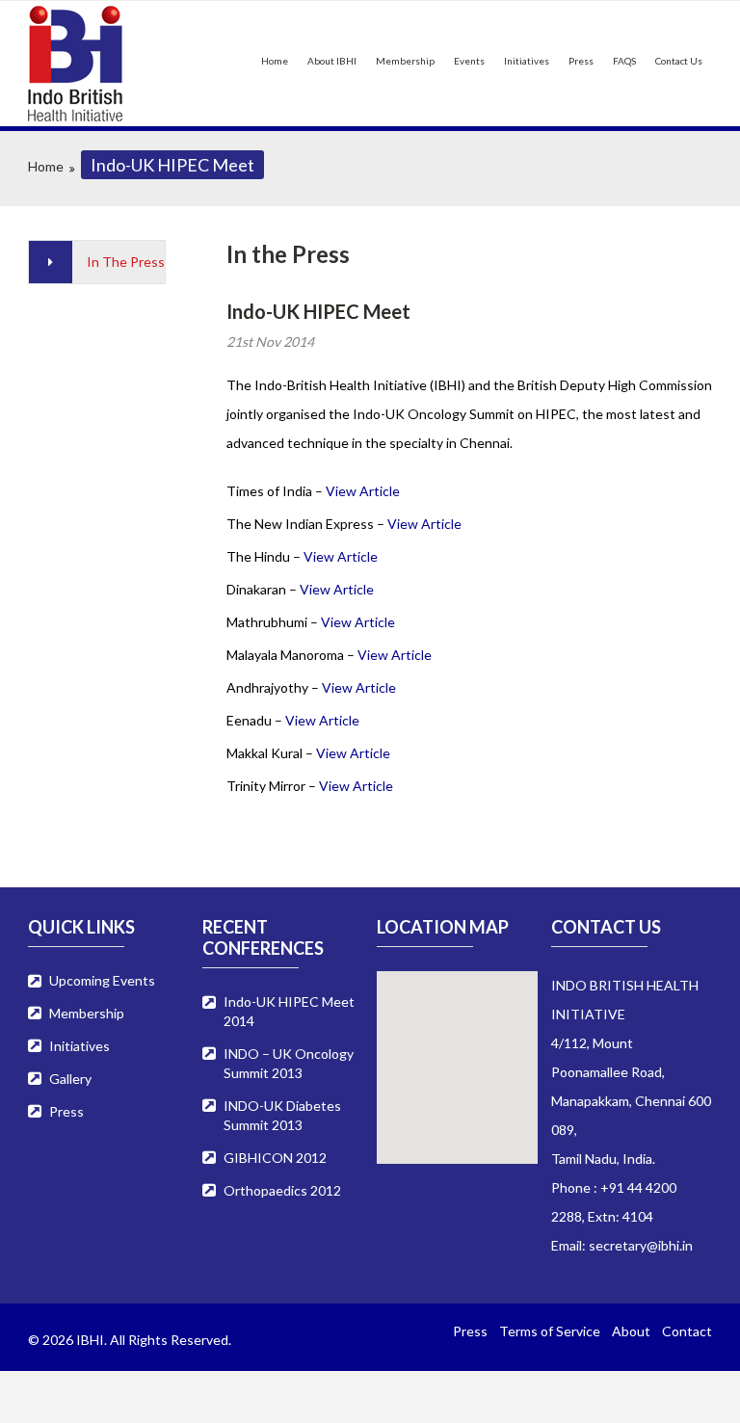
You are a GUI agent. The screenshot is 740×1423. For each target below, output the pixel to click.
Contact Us (678, 60)
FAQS (624, 60)
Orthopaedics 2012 (282, 1190)
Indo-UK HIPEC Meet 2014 (289, 1011)
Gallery (70, 1078)
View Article (363, 491)
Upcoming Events (102, 980)
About (631, 1331)
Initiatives (526, 60)
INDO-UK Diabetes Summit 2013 (282, 1115)
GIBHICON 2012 (275, 1157)
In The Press (126, 261)
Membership (405, 60)
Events (469, 60)
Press (581, 60)
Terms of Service (549, 1331)
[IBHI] (96, 63)
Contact (687, 1331)
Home (274, 60)
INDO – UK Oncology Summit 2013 (289, 1063)
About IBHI (332, 60)
